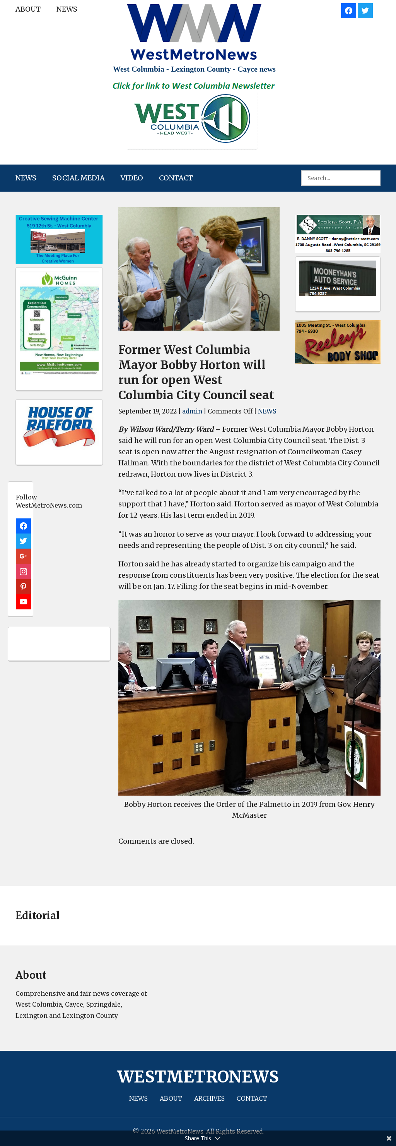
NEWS (66, 9)
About (28, 9)
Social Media (78, 177)
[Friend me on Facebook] (348, 9)
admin (192, 411)
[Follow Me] (365, 9)
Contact (176, 177)
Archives (209, 1098)
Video (132, 177)
